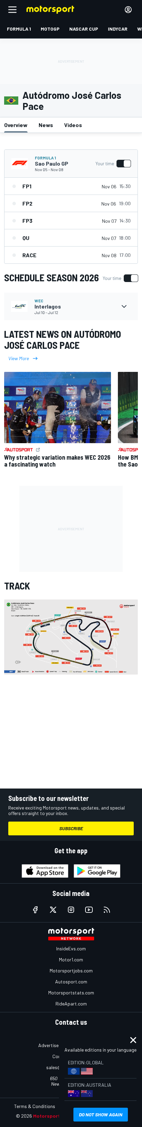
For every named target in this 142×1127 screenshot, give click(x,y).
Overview (16, 125)
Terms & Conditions (34, 1106)
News (46, 125)
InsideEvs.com (71, 948)
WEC (38, 300)
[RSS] (107, 910)
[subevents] (124, 306)
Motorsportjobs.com (71, 970)
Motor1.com (71, 959)
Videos (73, 125)
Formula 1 (45, 157)
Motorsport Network (57, 1116)
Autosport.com (71, 981)
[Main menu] (12, 9)
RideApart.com (71, 1003)
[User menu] (128, 10)
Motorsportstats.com (71, 992)
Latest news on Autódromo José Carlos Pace (62, 339)
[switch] (113, 163)
